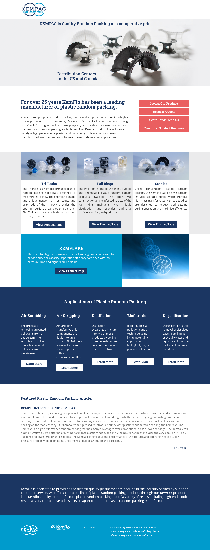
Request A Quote (164, 112)
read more (180, 448)
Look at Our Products (164, 103)
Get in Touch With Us (164, 120)
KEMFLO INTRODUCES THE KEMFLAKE (49, 408)
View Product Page (49, 225)
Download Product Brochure (164, 128)
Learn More (34, 364)
